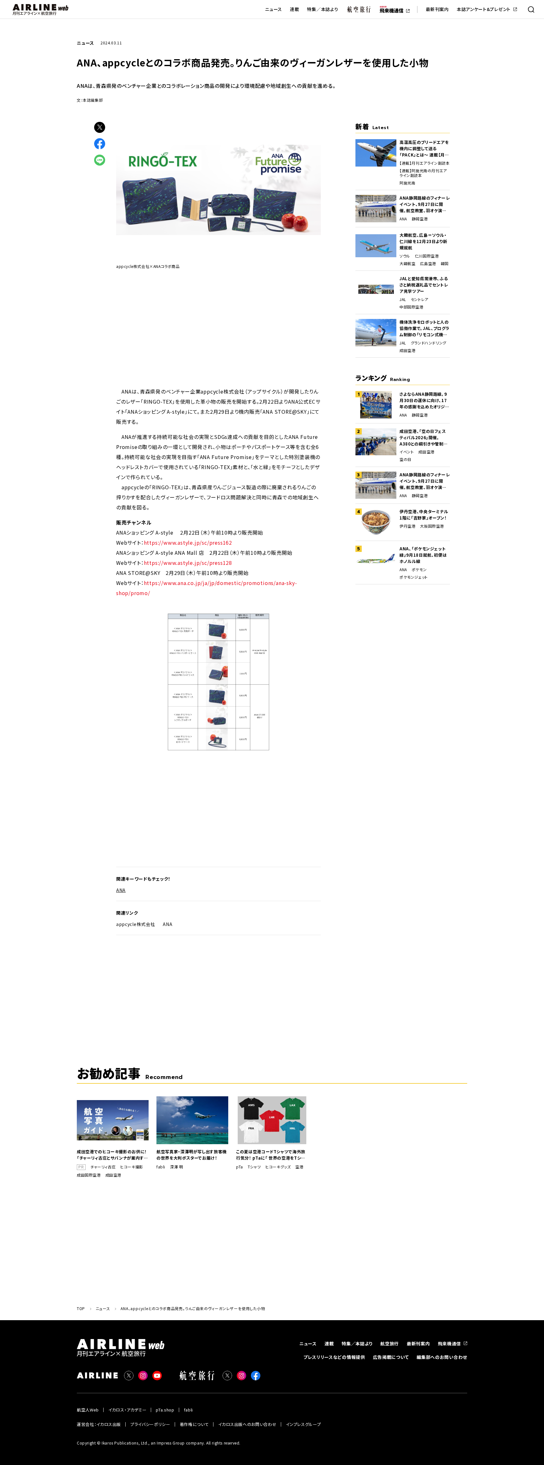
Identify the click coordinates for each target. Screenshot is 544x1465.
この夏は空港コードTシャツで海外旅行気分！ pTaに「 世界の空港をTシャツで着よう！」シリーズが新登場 (270, 1155)
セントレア (419, 299)
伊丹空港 (407, 526)
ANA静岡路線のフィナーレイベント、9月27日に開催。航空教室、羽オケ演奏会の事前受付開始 (425, 204)
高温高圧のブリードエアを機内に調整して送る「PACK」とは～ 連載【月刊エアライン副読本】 (424, 148)
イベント (407, 451)
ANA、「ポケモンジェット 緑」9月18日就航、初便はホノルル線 (423, 555)
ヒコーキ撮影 (131, 1166)
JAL (403, 299)
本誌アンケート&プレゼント (484, 9)
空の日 (405, 459)
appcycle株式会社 (135, 924)
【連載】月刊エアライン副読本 (425, 163)
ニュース (273, 9)
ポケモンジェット (414, 577)
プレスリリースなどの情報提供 (334, 1357)
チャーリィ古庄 (103, 1166)
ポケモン (419, 569)
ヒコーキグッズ (278, 1166)
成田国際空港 (89, 1175)
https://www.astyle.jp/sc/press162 (188, 542)
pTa (239, 1166)
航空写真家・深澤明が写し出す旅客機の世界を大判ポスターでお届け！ (191, 1155)
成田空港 (407, 350)
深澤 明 (176, 1166)
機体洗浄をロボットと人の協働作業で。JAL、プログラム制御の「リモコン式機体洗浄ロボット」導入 (425, 328)
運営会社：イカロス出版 (99, 1424)
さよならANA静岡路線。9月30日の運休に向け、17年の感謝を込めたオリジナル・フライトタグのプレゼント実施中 (424, 400)
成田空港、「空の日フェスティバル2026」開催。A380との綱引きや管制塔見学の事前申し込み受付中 (424, 437)
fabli (160, 1166)
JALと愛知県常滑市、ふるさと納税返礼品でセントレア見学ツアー (424, 284)
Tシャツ (254, 1166)
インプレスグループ (303, 1424)
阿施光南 (407, 182)
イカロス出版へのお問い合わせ (247, 1424)
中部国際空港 (411, 306)
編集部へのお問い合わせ (441, 1357)
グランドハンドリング (428, 342)
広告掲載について (391, 1357)
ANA (121, 890)
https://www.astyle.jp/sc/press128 (188, 562)
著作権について (194, 1424)
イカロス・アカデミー (127, 1410)
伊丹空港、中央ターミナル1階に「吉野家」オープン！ (424, 514)
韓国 (445, 263)
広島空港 (428, 263)
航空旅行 (389, 1343)
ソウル (405, 255)
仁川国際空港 (427, 255)
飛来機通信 (449, 1343)
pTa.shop (165, 1410)
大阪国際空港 (432, 526)
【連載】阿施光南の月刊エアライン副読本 (423, 173)
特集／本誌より (322, 9)
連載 (294, 9)
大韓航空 (407, 263)
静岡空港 (420, 218)
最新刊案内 (437, 9)
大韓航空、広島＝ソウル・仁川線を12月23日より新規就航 (423, 241)
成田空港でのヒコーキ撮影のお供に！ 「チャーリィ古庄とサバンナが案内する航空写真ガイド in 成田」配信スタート (112, 1155)
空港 (299, 1166)
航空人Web (88, 1410)
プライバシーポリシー (150, 1424)
